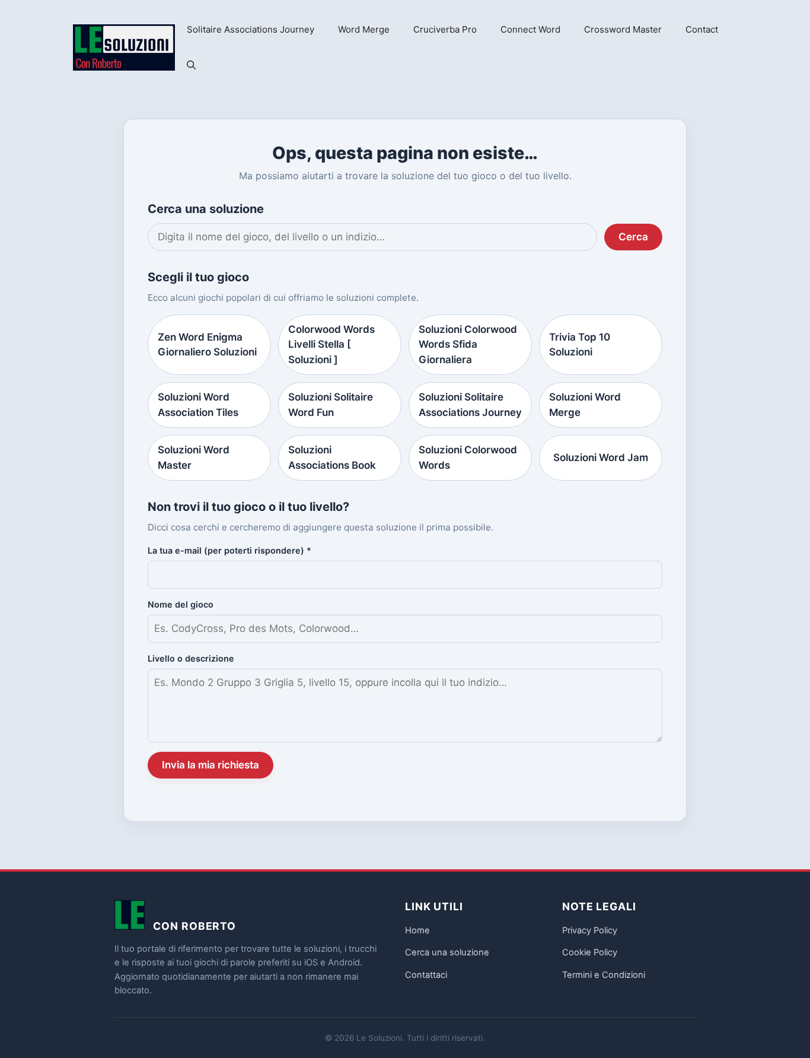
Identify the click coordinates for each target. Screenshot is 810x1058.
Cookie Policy (589, 952)
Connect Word (530, 29)
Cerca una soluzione (447, 952)
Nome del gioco (180, 604)
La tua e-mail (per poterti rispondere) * (229, 550)
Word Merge (364, 29)
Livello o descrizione (191, 658)
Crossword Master (623, 29)
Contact (701, 29)
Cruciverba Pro (445, 29)
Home (417, 930)
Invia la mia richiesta (210, 765)
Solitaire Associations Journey (250, 29)
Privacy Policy (589, 930)
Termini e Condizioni (603, 975)
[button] (191, 65)
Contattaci (426, 975)
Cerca (633, 237)
